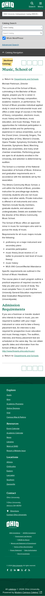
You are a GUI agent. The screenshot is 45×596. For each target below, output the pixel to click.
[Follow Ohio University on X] (21, 570)
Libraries (10, 441)
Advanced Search (10, 44)
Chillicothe (11, 466)
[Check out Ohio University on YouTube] (18, 570)
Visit (8, 412)
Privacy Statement (16, 550)
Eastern (10, 470)
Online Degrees (13, 408)
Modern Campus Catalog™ (27, 592)
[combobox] (22, 14)
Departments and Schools (26, 79)
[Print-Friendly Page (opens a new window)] (35, 62)
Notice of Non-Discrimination (23, 547)
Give (8, 399)
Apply (9, 395)
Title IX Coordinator (23, 554)
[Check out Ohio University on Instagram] (11, 570)
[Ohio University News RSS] (29, 570)
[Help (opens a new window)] (40, 62)
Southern (10, 479)
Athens (10, 462)
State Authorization (30, 550)
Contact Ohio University (17, 514)
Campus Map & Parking (16, 417)
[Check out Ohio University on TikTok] (25, 570)
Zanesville (11, 484)
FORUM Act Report (23, 540)
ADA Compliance (14, 533)
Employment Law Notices (23, 536)
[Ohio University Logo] (8, 7)
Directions (14, 511)
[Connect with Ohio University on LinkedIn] (14, 570)
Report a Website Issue (16, 450)
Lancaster (11, 475)
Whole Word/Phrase (14, 38)
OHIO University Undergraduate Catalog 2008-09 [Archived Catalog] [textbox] (21, 14)
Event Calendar (13, 428)
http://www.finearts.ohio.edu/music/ (18, 351)
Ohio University (17, 565)
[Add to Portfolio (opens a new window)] (24, 62)
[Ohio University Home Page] (13, 524)
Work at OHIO (12, 446)
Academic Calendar (15, 433)
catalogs (12, 589)
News (9, 437)
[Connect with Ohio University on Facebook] (7, 570)
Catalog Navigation (14, 52)
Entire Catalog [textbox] (8, 27)
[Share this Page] (29, 63)
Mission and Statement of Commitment (23, 543)
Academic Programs (15, 403)
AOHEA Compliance (29, 533)
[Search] (41, 33)
